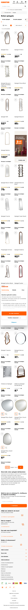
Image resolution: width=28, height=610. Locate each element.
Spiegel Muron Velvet (7, 182)
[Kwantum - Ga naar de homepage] (5, 2)
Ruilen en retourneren (8, 546)
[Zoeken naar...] (25, 6)
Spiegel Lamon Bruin (7, 283)
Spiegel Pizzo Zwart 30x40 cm (6, 451)
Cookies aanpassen (13, 318)
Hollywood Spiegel (6, 384)
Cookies (14, 595)
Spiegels (14, 12)
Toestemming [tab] (5, 290)
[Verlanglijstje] (2, 33)
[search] (14, 6)
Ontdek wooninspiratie (8, 536)
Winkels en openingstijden (8, 516)
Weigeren (14, 322)
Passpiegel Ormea (6, 249)
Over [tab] (23, 290)
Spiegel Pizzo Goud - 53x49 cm (21, 418)
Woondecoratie (7, 12)
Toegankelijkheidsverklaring (7, 579)
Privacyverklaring (14, 598)
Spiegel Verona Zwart (19, 351)
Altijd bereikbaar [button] (5, 559)
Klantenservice (6, 526)
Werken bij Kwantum (5, 575)
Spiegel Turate (19, 283)
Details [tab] (14, 290)
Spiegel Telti (4, 116)
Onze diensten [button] (4, 556)
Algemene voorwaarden (14, 593)
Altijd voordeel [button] (4, 549)
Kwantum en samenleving (7, 577)
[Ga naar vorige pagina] (7, 467)
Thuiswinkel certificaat (14, 602)
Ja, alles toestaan (14, 313)
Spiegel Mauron (19, 116)
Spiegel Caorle (5, 216)
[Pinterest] (10, 587)
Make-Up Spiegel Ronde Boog (19, 384)
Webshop (3, 568)
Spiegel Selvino (5, 150)
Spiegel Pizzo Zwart (6, 417)
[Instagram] (2, 587)
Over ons (14, 591)
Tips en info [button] (4, 553)
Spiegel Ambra (19, 49)
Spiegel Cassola (6, 350)
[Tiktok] (6, 587)
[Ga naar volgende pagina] (20, 467)
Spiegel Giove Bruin (20, 83)
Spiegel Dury (4, 49)
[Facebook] (14, 587)
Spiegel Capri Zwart (20, 216)
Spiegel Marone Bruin (19, 183)
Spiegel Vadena (19, 249)
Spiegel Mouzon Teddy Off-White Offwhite (6, 84)
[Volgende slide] (27, 20)
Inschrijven (15, 505)
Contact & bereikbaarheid (7, 562)
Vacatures (14, 600)
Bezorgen (3, 571)
